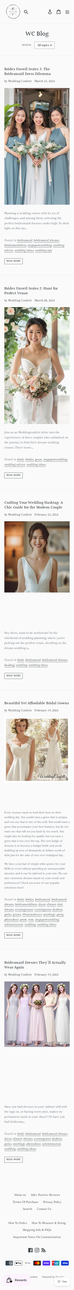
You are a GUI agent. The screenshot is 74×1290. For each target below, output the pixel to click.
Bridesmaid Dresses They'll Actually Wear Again (35, 965)
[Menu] (67, 12)
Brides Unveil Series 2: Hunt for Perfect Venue (31, 290)
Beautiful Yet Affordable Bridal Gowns (36, 703)
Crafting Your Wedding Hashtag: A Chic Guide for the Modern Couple (33, 505)
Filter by (26, 45)
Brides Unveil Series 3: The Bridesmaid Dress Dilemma (27, 71)
